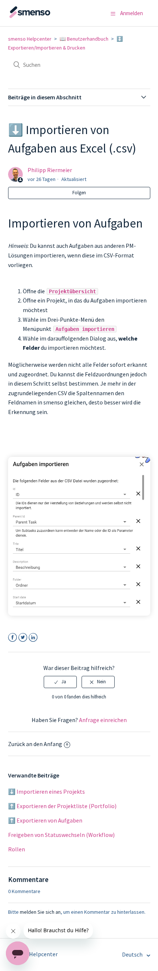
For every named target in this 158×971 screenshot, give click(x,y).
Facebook (12, 637)
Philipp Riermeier (50, 170)
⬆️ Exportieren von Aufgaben (45, 820)
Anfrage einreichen (103, 720)
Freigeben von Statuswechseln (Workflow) (61, 834)
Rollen (16, 849)
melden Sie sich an (40, 912)
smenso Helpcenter (29, 38)
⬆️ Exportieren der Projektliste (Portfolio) (62, 806)
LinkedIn (33, 637)
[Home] (45, 16)
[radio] (60, 682)
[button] (113, 13)
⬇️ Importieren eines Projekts (46, 791)
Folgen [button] (79, 192)
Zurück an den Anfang (35, 744)
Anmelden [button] (131, 13)
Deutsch (133, 954)
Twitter (23, 637)
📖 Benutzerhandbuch (84, 38)
